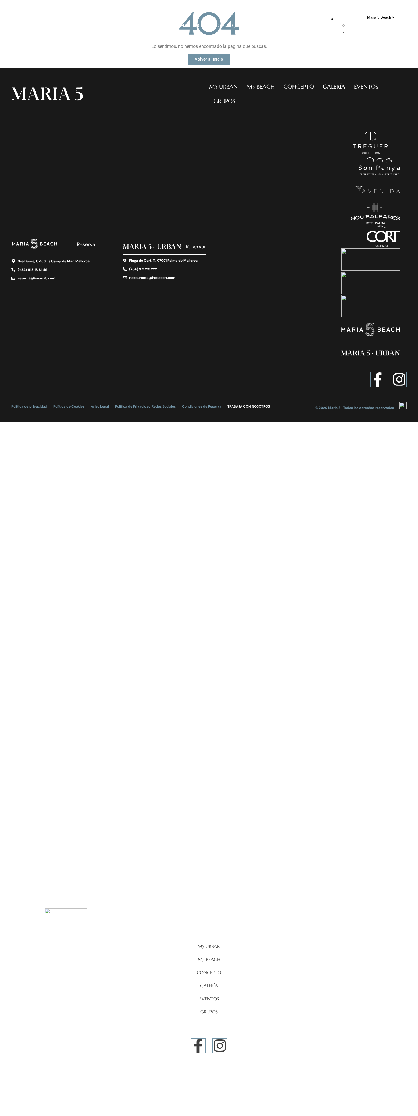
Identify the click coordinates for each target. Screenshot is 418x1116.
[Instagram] (399, 379)
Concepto (208, 26)
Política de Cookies (68, 406)
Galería (242, 26)
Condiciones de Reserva (201, 406)
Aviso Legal (100, 406)
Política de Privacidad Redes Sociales (145, 406)
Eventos (273, 26)
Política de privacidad (29, 406)
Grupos (304, 26)
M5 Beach (172, 26)
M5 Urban (136, 26)
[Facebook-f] (377, 379)
